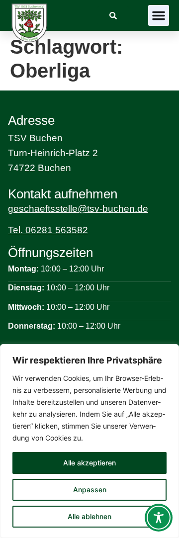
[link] (113, 15)
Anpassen (89, 489)
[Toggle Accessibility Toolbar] (159, 518)
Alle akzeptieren (89, 462)
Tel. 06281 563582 (48, 230)
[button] (158, 15)
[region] (89, 441)
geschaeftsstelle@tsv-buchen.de (78, 208)
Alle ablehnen (89, 516)
